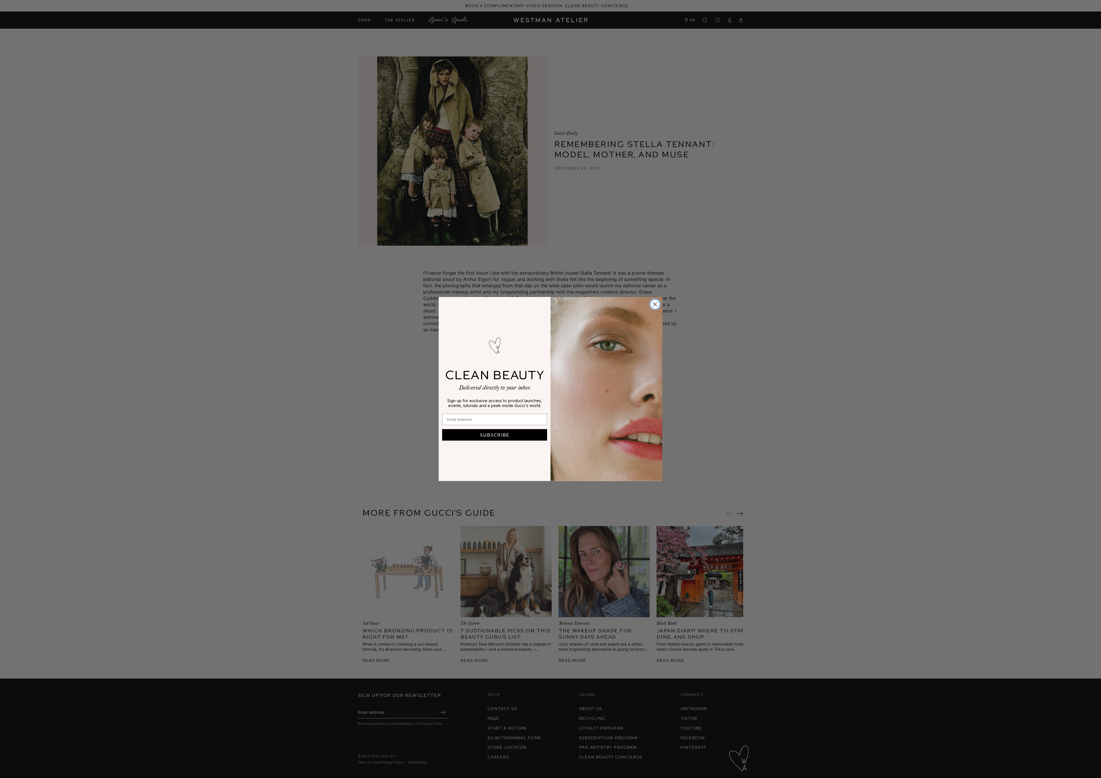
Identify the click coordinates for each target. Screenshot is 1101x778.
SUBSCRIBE (494, 434)
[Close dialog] (655, 304)
